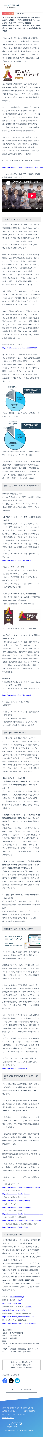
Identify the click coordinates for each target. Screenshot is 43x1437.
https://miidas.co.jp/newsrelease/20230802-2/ (19, 348)
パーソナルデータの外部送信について (14, 1414)
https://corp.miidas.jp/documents (14, 1068)
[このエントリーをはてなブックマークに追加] (17, 1379)
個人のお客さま (17, 1408)
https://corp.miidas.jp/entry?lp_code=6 (16, 560)
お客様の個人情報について (11, 1411)
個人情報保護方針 (30, 1411)
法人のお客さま (28, 1408)
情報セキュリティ (8, 1417)
